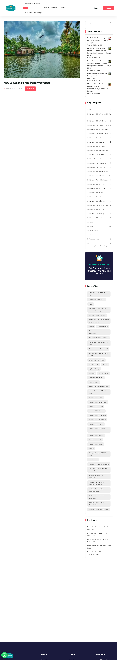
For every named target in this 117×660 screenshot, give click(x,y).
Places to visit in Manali (97, 176)
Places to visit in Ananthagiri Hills (100, 114)
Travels (91, 235)
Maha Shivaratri (93, 382)
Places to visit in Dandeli (97, 142)
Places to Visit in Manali (96, 424)
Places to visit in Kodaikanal (98, 172)
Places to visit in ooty (95, 440)
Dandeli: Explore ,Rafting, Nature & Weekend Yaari (99, 321)
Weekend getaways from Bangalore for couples (96, 483)
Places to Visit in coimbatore (98, 134)
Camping (63, 7)
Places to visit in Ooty (96, 193)
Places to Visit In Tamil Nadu (98, 205)
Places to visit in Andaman (97, 121)
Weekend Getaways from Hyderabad (96, 497)
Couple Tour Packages (50, 7)
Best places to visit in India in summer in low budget (97, 310)
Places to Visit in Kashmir (97, 163)
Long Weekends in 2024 (96, 377)
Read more (30, 89)
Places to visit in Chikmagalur (99, 129)
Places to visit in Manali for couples (97, 430)
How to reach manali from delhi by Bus (98, 354)
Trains (91, 222)
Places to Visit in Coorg (96, 138)
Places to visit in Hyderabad (98, 150)
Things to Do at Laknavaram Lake (99, 464)
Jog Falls (105, 364)
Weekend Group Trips (32, 3)
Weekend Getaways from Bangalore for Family (96, 490)
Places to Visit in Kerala (97, 167)
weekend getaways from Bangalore (98, 246)
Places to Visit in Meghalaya (98, 180)
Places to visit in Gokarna (97, 146)
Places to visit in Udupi (96, 209)
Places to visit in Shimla (97, 201)
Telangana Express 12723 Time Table (98, 454)
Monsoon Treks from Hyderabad (98, 386)
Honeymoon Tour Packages (33, 13)
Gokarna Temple (103, 326)
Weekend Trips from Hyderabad (98, 509)
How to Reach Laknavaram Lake (98, 338)
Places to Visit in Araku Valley (99, 125)
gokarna (91, 326)
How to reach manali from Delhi (98, 349)
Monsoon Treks (94, 110)
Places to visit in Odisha (97, 188)
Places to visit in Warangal (97, 218)
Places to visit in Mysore (97, 184)
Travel (20, 89)
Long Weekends (103, 373)
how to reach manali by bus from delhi (98, 343)
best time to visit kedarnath (97, 315)
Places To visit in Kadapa (97, 159)
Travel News (93, 231)
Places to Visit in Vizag (96, 214)
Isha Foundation (93, 364)
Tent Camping (93, 460)
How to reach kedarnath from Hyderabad (97, 332)
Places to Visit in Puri (96, 197)
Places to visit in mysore (96, 435)
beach (90, 304)
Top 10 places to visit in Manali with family (98, 470)
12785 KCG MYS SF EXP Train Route (98, 294)
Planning (91, 448)
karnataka (92, 373)
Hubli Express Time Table (96, 360)
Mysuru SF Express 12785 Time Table (98, 392)
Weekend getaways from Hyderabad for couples (96, 504)
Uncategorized (94, 239)
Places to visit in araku (95, 398)
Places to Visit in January (97, 155)
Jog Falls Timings (94, 369)
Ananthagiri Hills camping (96, 299)
